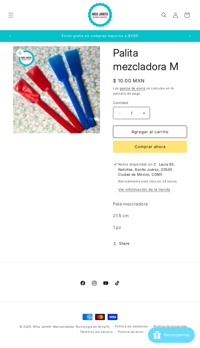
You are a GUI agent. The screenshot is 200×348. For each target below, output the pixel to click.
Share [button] (124, 243)
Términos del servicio (96, 332)
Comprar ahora (150, 146)
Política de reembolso (131, 326)
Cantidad (120, 103)
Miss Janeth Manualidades (53, 326)
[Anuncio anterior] (10, 36)
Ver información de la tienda (144, 189)
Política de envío (131, 332)
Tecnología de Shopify (92, 326)
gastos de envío (133, 88)
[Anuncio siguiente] (190, 36)
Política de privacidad (170, 326)
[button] (11, 15)
